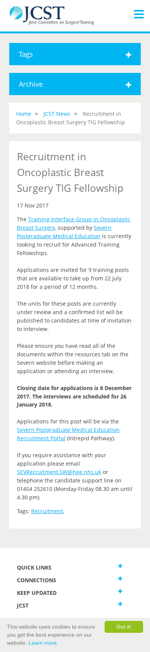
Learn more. (43, 643)
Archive (31, 84)
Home (23, 113)
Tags (26, 54)
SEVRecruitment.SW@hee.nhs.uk (59, 472)
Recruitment (47, 511)
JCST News (56, 113)
